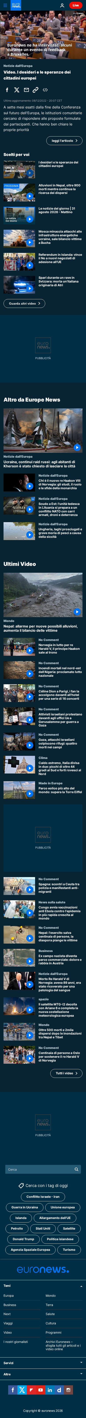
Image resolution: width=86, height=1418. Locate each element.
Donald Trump (23, 1239)
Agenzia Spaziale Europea (30, 1250)
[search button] (76, 1169)
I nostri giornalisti (16, 1342)
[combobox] (43, 1169)
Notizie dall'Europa (18, 456)
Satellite (69, 1228)
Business (46, 950)
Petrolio (17, 1228)
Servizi (8, 1363)
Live (76, 5)
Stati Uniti (43, 1228)
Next (7, 1314)
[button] (24, 303)
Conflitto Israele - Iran (43, 1197)
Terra (49, 1305)
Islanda (20, 1218)
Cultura (51, 1323)
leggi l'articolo (62, 140)
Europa (9, 1295)
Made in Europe (51, 783)
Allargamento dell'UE (55, 1218)
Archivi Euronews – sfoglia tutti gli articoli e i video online (63, 1345)
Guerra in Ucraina (24, 1207)
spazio (44, 999)
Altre (7, 1374)
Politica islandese (60, 1239)
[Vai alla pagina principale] (16, 5)
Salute (50, 1314)
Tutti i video (64, 1073)
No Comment (49, 640)
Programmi (53, 1332)
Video (8, 1332)
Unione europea (63, 1207)
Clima (43, 757)
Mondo (9, 621)
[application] (43, 35)
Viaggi (8, 1323)
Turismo (69, 1250)
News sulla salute (52, 902)
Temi (7, 1285)
